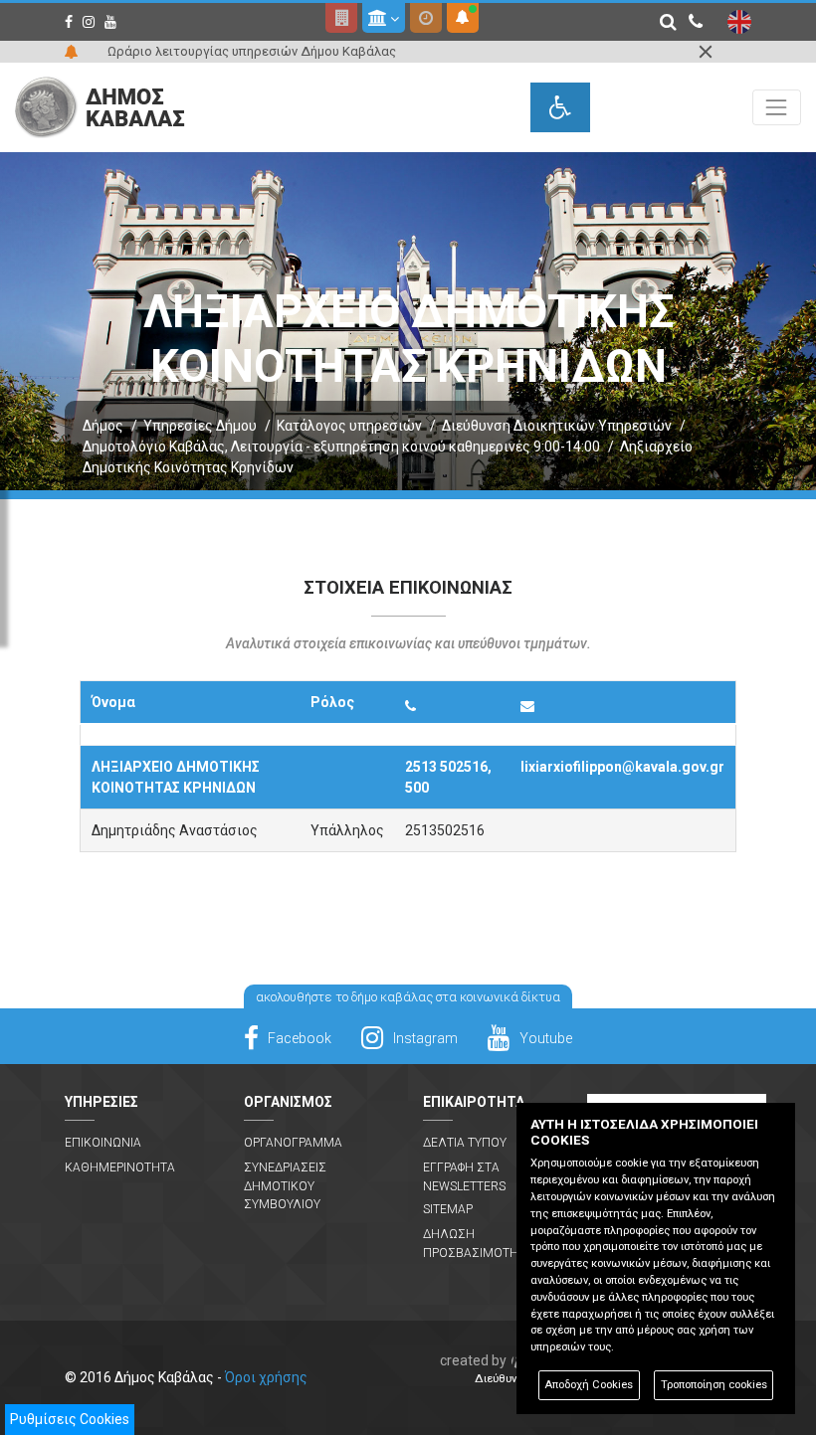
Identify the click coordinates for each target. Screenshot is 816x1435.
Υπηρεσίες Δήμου (200, 426)
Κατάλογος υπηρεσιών (349, 426)
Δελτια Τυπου (465, 1143)
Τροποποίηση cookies (714, 1384)
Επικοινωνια (103, 1143)
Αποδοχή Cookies (588, 1384)
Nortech (514, 1360)
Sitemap (448, 1209)
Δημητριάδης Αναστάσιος (175, 830)
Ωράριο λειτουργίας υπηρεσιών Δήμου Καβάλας (251, 51)
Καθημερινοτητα (120, 1167)
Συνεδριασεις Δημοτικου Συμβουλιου (285, 1186)
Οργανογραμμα (293, 1143)
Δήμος (103, 426)
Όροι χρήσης (266, 1377)
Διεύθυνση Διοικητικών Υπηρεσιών (557, 426)
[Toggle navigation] (776, 107)
